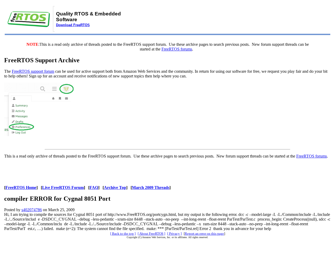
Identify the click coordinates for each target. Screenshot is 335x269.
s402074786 (31, 210)
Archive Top (115, 187)
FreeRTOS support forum (33, 71)
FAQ (94, 187)
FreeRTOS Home (20, 187)
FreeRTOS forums (176, 49)
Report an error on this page (204, 234)
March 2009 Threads (150, 187)
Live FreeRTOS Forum (63, 187)
